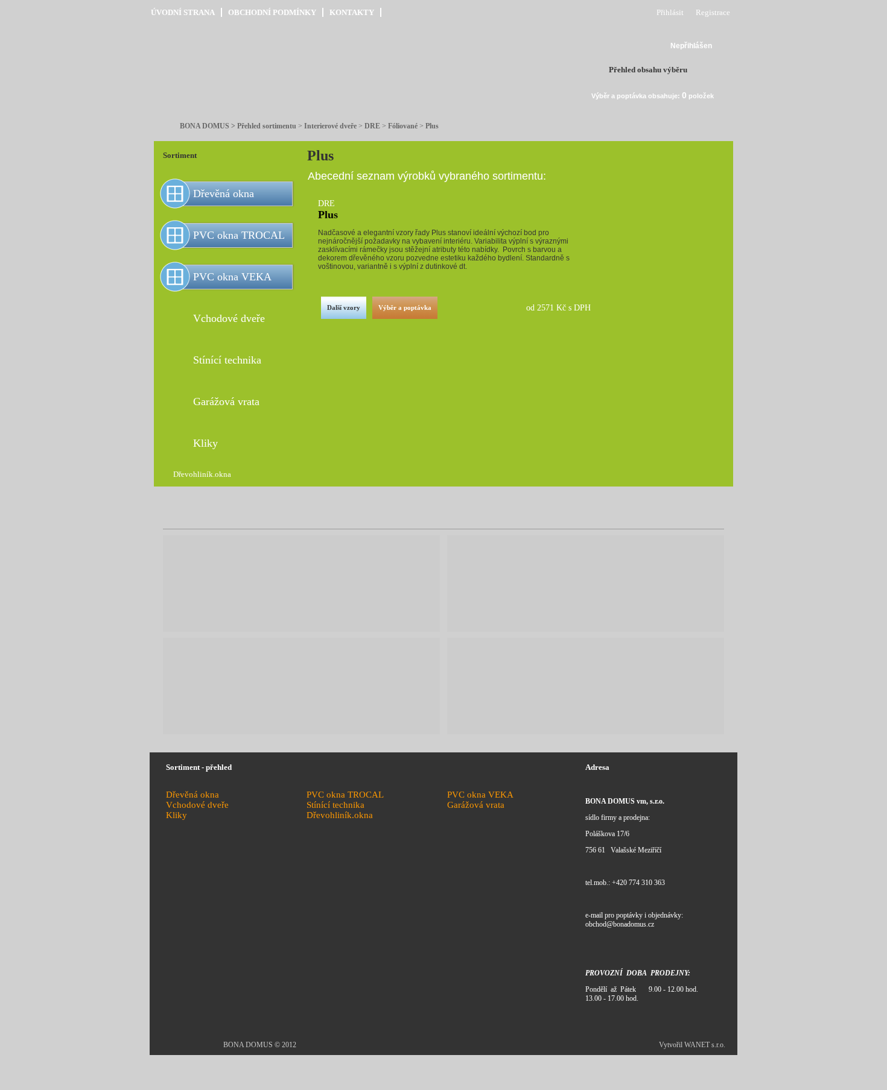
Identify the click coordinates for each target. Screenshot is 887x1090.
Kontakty (351, 12)
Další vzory (343, 307)
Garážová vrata (226, 401)
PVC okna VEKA (232, 277)
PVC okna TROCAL (239, 235)
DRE (372, 126)
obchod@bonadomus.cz (619, 924)
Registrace (713, 12)
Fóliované (403, 126)
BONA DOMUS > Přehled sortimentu (238, 126)
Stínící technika (227, 360)
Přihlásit (670, 12)
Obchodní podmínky (272, 12)
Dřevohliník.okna (202, 474)
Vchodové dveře (229, 318)
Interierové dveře (330, 126)
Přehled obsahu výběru (648, 69)
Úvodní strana (183, 12)
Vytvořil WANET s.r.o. (692, 1045)
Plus (432, 126)
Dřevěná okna (223, 193)
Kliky (205, 443)
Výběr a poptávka (404, 307)
